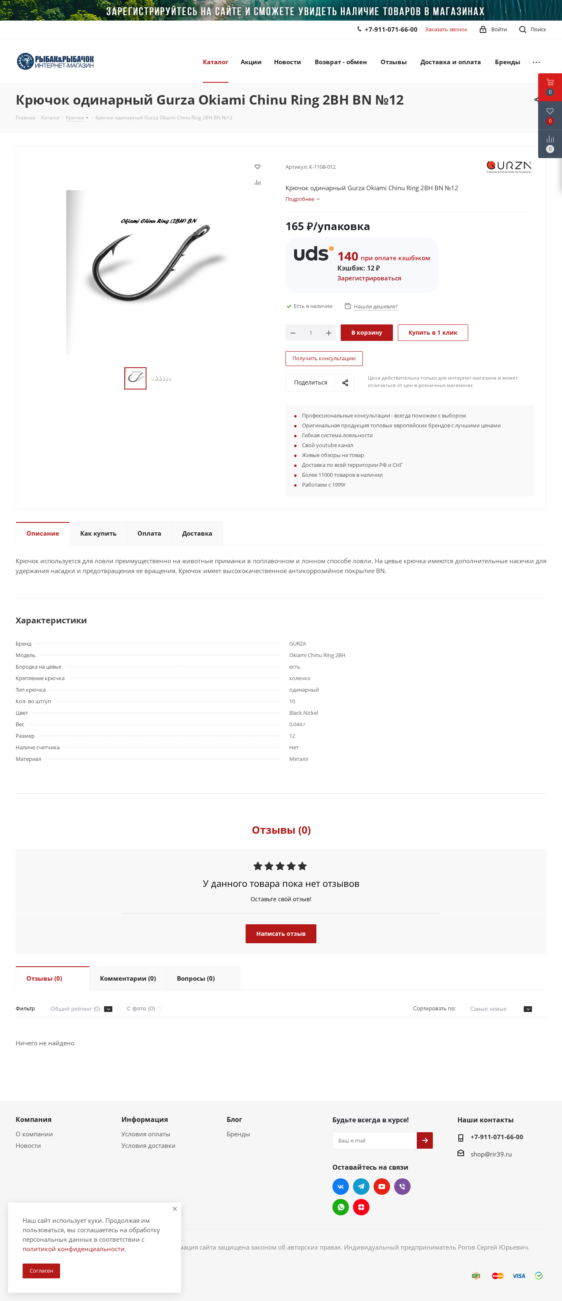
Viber (402, 1186)
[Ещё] (536, 61)
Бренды (238, 1134)
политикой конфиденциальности (74, 1249)
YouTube (382, 1186)
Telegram (361, 1186)
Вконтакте (340, 1186)
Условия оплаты (145, 1134)
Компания (33, 1119)
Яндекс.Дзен (361, 1207)
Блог (234, 1119)
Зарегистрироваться (369, 278)
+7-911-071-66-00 (391, 29)
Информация (144, 1119)
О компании (34, 1134)
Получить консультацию (324, 358)
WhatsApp (340, 1207)
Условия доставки (148, 1145)
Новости (28, 1145)
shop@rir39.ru (491, 1154)
